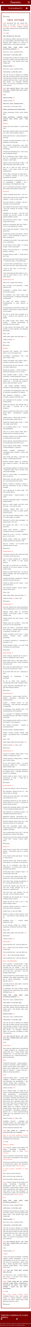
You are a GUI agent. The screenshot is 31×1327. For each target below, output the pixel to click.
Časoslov (15, 2)
